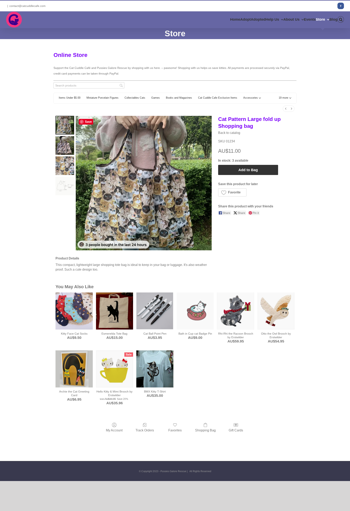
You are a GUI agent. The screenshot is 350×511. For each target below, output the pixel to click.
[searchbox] (88, 85)
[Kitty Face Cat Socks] (74, 311)
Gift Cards (236, 430)
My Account (114, 430)
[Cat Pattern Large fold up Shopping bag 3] (64, 186)
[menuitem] (286, 109)
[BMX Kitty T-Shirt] (154, 368)
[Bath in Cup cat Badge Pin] (195, 311)
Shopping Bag (205, 430)
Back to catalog (229, 132)
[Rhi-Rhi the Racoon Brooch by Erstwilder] (235, 311)
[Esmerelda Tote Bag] (114, 311)
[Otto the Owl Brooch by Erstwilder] (276, 311)
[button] (340, 19)
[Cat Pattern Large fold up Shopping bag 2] (64, 165)
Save (88, 121)
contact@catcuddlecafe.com (27, 5)
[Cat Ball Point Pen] (154, 311)
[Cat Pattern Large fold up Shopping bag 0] (64, 125)
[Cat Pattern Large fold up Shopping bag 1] (64, 145)
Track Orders (145, 430)
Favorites (175, 430)
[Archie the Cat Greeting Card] (74, 368)
